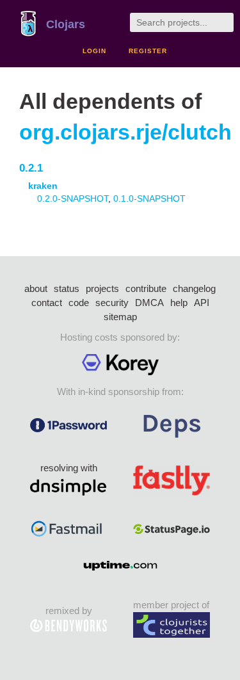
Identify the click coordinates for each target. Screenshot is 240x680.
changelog (194, 288)
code (78, 302)
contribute (145, 288)
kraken (43, 186)
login (94, 50)
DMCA (149, 302)
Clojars (65, 24)
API (201, 302)
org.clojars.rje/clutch (125, 132)
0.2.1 (31, 168)
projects (102, 288)
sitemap (120, 316)
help (179, 302)
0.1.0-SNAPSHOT (149, 198)
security (112, 302)
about (35, 288)
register (148, 50)
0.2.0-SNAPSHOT (72, 198)
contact (46, 302)
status (66, 288)
